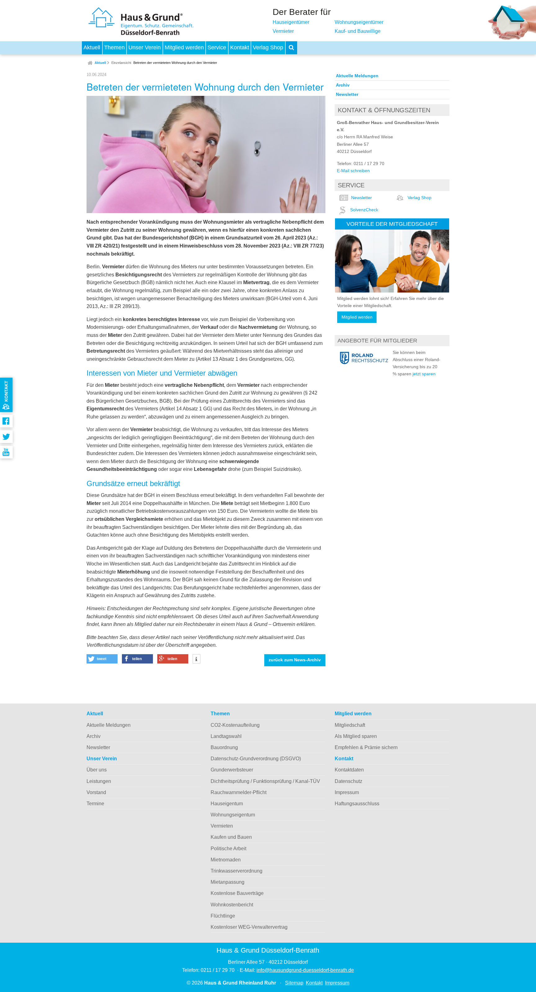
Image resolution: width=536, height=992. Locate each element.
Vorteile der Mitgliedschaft (392, 224)
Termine (95, 803)
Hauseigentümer (291, 22)
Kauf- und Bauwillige (358, 31)
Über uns (97, 769)
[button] (102, 659)
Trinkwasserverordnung (236, 871)
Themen (114, 47)
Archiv (343, 85)
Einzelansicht (121, 63)
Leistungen (99, 781)
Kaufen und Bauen (231, 837)
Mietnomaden (226, 859)
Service (217, 47)
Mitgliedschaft (350, 725)
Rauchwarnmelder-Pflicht (238, 792)
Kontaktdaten (349, 769)
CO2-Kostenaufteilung (235, 725)
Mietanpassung (227, 882)
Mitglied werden (184, 47)
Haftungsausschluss (357, 803)
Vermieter (283, 31)
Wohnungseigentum (233, 814)
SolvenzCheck (364, 209)
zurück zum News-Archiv (295, 660)
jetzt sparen (424, 373)
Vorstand (96, 792)
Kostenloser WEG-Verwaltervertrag (249, 927)
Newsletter (347, 94)
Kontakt (239, 47)
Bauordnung (224, 747)
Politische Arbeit (228, 848)
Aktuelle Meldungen (357, 75)
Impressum (347, 792)
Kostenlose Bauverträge (237, 893)
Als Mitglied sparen (356, 736)
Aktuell (91, 47)
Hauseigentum (227, 803)
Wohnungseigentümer (359, 22)
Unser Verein (144, 47)
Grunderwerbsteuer (232, 769)
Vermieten (222, 826)
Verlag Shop (268, 47)
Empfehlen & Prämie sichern (366, 747)
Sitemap (294, 982)
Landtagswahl (226, 736)
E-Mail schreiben (353, 170)
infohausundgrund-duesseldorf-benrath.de (305, 970)
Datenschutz (348, 781)
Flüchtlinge (223, 915)
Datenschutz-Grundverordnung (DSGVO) (256, 758)
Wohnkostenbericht (232, 904)
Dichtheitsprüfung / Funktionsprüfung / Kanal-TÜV (265, 781)
